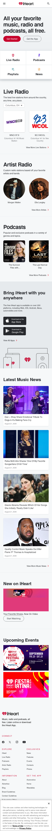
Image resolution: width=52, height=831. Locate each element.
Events (29, 761)
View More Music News (36, 566)
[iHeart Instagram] (17, 742)
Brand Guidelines (8, 791)
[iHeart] (26, 4)
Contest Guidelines (9, 795)
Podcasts (5, 761)
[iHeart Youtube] (24, 742)
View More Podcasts (37, 275)
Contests (30, 765)
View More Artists (39, 210)
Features (30, 757)
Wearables (31, 787)
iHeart (4, 753)
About (4, 779)
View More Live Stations (36, 147)
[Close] (49, 803)
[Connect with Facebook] (3, 742)
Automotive (31, 779)
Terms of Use (17, 825)
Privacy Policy (25, 828)
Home (29, 783)
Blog (3, 787)
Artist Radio (6, 765)
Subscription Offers (9, 799)
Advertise (5, 783)
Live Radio (6, 757)
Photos (29, 769)
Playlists (5, 769)
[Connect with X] (10, 742)
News (29, 753)
